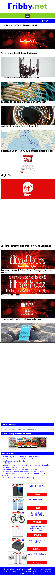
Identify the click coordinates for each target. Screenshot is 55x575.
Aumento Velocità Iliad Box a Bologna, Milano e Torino (27, 271)
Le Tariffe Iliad (8, 463)
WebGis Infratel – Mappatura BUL (19, 126)
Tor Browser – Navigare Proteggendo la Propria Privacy (24, 471)
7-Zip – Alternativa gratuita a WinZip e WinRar (20, 469)
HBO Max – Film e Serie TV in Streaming (18, 478)
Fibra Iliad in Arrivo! (11, 294)
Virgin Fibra (7, 175)
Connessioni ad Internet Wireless (19, 53)
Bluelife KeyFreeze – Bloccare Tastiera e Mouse (21, 457)
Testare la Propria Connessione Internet (23, 102)
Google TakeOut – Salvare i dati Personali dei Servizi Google (26, 465)
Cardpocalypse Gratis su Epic (14, 467)
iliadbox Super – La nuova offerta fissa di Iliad (27, 151)
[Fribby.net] (28, 6)
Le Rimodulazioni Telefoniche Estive (21, 319)
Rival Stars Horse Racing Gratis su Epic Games (20, 459)
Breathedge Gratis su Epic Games (15, 461)
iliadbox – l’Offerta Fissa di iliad (19, 25)
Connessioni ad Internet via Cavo (20, 77)
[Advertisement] (27, 382)
